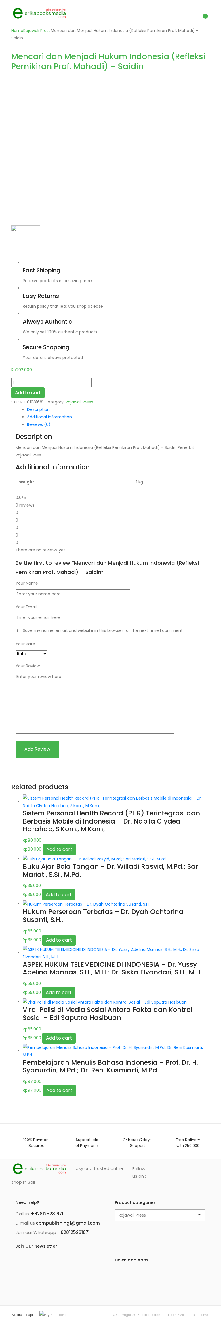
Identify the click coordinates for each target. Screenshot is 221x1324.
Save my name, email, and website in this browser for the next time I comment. (103, 630)
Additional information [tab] (49, 417)
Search (178, 13)
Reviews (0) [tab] (39, 424)
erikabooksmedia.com (158, 1314)
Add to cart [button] (59, 849)
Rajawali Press (37, 30)
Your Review (28, 666)
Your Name (27, 583)
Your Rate (25, 644)
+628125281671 (47, 1214)
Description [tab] (38, 409)
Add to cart (28, 392)
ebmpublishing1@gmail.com (67, 1223)
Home (17, 30)
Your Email (26, 607)
